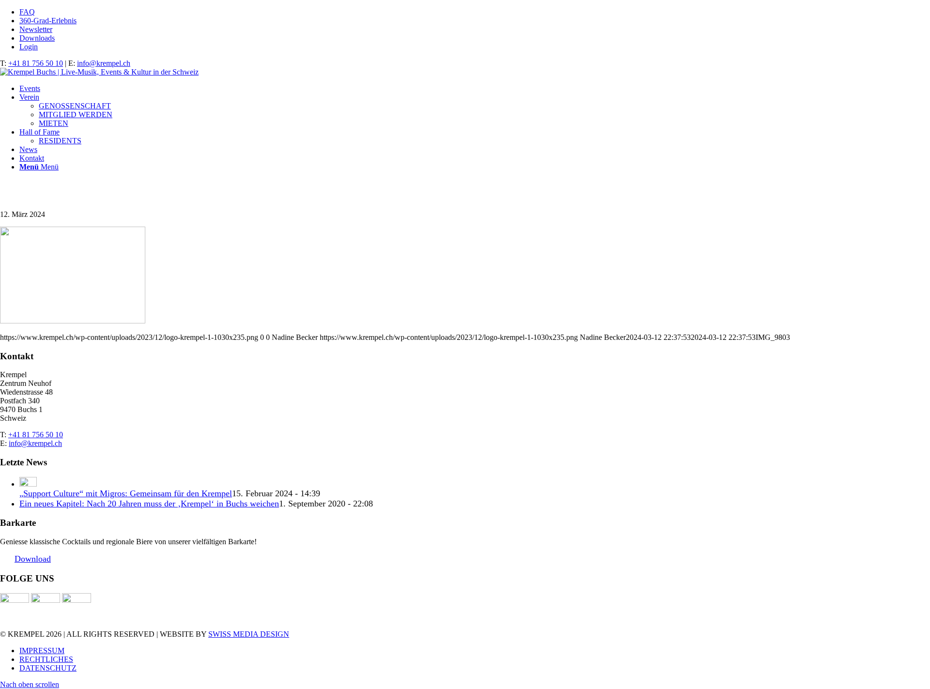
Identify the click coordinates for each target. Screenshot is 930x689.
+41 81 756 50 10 (35, 63)
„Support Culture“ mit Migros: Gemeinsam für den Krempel (125, 493)
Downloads (37, 38)
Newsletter (35, 29)
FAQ (27, 12)
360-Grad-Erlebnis (48, 20)
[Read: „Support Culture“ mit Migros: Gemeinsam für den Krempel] (28, 484)
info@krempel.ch (103, 63)
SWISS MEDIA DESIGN (248, 634)
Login (28, 47)
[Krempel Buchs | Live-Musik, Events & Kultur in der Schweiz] (99, 72)
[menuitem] (474, 12)
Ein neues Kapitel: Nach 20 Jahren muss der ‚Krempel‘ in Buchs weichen (149, 503)
